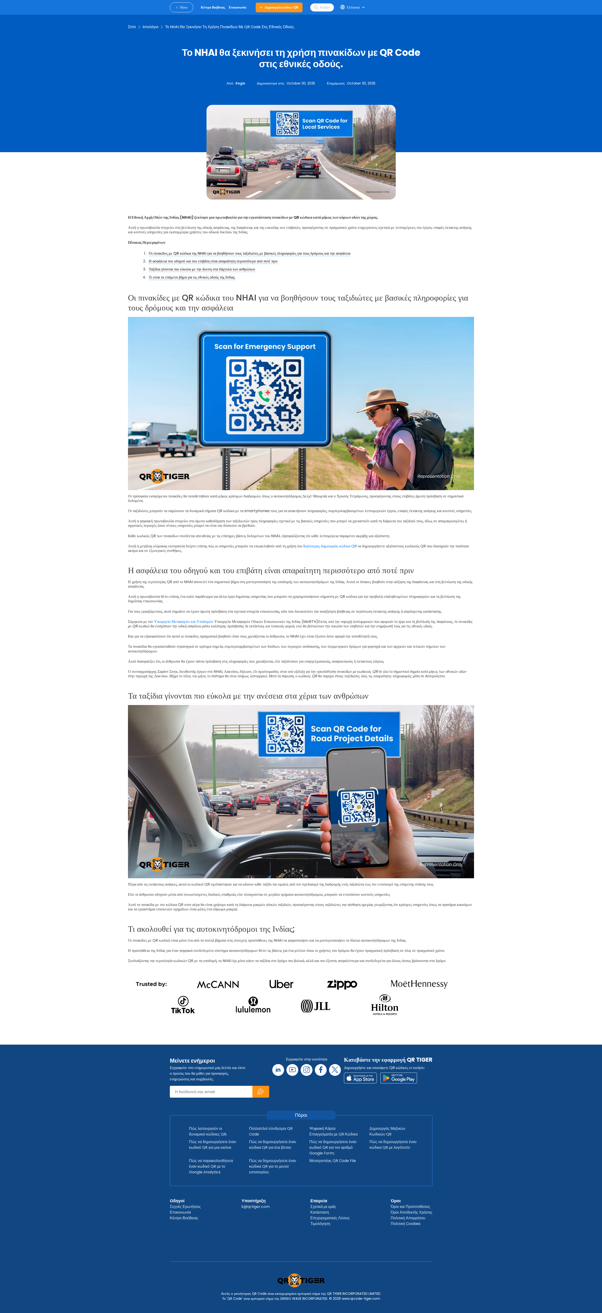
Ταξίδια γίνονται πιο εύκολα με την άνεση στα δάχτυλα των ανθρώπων (202, 269)
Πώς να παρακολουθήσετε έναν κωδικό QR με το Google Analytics (211, 1166)
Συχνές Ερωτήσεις (185, 1206)
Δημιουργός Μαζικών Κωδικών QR (387, 1131)
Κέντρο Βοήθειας (184, 1218)
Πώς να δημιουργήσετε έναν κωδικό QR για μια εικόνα (212, 1144)
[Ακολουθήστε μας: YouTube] (292, 1070)
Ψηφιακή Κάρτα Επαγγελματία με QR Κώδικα (333, 1131)
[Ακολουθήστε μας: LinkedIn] (278, 1070)
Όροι (396, 1201)
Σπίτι (132, 27)
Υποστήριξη (254, 1201)
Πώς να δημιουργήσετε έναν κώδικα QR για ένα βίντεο (272, 1144)
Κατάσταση (319, 1212)
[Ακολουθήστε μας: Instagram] (306, 1070)
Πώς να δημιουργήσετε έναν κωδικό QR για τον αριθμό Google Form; (332, 1147)
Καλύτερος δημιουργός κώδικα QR (330, 546)
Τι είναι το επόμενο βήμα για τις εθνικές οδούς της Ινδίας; (192, 277)
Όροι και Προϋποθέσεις (410, 1206)
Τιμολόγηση (320, 1223)
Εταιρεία (318, 1201)
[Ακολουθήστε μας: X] (335, 1070)
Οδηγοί (177, 1201)
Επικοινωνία (180, 1212)
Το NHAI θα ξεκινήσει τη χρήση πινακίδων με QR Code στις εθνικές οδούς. (230, 27)
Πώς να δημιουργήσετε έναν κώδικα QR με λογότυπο (393, 1144)
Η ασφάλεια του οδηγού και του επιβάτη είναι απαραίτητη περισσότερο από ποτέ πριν (213, 261)
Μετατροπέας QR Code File (332, 1160)
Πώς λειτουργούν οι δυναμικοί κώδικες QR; (208, 1131)
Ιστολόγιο (150, 27)
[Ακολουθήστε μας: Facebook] (321, 1070)
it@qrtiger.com (256, 1206)
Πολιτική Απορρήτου (408, 1218)
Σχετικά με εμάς (323, 1206)
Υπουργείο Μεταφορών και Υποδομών (183, 621)
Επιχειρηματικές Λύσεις (330, 1218)
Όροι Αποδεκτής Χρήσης (411, 1212)
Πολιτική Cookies (406, 1223)
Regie (240, 83)
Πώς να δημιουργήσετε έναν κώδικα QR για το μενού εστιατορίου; (272, 1166)
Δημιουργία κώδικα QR (281, 7)
